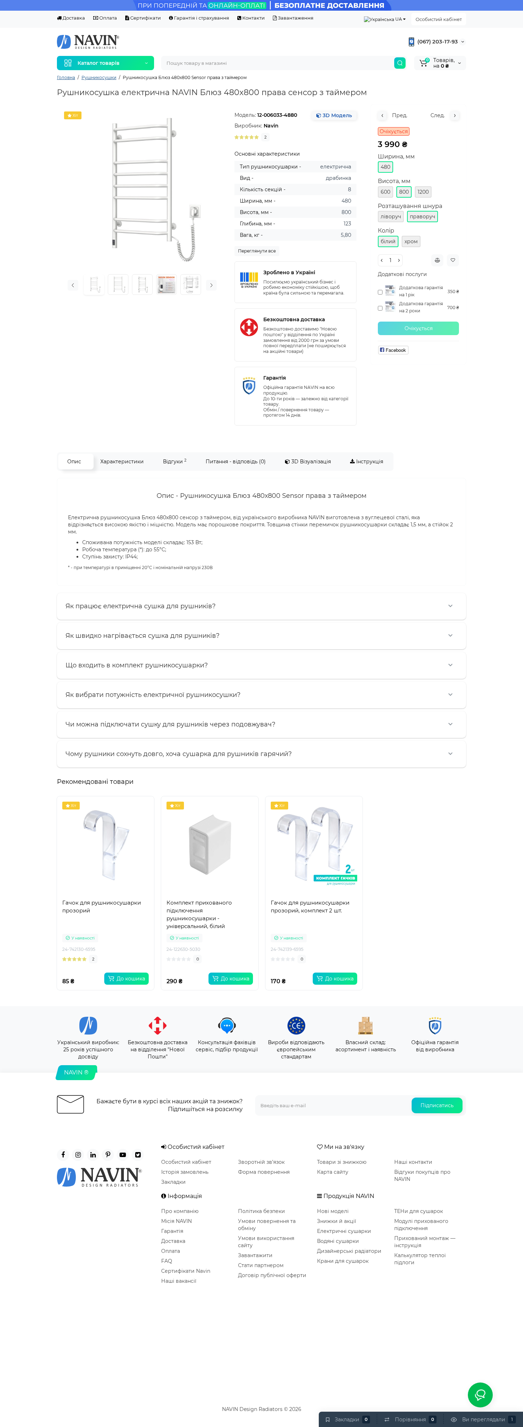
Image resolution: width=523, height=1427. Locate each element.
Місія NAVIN (176, 1221)
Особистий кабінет (439, 19)
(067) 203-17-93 (437, 41)
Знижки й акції (336, 1221)
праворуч (422, 216)
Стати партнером (261, 1265)
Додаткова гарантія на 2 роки (421, 307)
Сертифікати (145, 18)
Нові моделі (333, 1211)
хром (411, 241)
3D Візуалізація (310, 461)
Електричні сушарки (344, 1231)
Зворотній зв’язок (261, 1162)
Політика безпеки (261, 1211)
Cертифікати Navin (185, 1271)
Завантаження (295, 18)
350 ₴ (453, 291)
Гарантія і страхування (201, 18)
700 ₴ (453, 307)
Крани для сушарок (343, 1261)
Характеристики (122, 461)
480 (385, 167)
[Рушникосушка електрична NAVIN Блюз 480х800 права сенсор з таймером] (142, 189)
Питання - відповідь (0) (236, 461)
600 (385, 192)
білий (388, 241)
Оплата (107, 18)
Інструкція (369, 461)
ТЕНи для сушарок (418, 1211)
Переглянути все (257, 251)
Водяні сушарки (338, 1241)
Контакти (253, 18)
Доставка (73, 18)
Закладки (173, 1182)
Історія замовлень (184, 1172)
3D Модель (336, 115)
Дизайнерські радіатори (349, 1251)
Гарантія (172, 1231)
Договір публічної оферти (272, 1275)
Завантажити (255, 1255)
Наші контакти (413, 1162)
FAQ (166, 1261)
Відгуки (174, 461)
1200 (423, 192)
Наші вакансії (178, 1281)
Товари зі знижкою (341, 1162)
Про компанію (180, 1211)
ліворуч (391, 216)
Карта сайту (332, 1172)
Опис (74, 461)
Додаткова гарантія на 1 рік (421, 291)
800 (404, 192)
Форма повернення (264, 1172)
